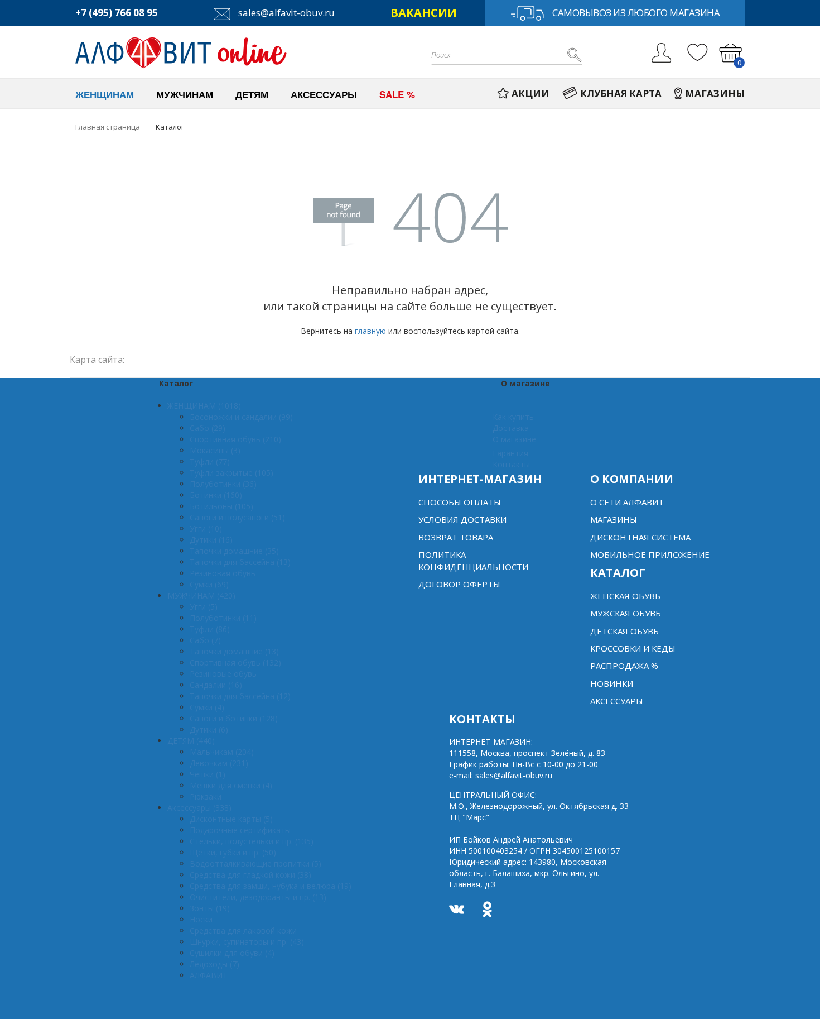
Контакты (511, 464)
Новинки (611, 683)
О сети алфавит (627, 502)
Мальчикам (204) (222, 752)
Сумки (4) (207, 707)
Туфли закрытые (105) (231, 472)
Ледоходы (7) (214, 964)
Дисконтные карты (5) (231, 819)
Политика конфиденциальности (473, 560)
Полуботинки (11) (223, 618)
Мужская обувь (625, 613)
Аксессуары (616, 700)
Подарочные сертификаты (240, 830)
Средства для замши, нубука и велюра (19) (270, 886)
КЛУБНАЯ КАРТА (621, 93)
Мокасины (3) (215, 450)
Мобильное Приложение (650, 554)
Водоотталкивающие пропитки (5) (255, 863)
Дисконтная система (640, 537)
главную (370, 331)
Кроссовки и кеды (633, 648)
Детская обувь (624, 631)
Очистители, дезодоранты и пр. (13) (258, 897)
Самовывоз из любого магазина (636, 12)
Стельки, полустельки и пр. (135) (251, 841)
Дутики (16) (211, 539)
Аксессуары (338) (199, 807)
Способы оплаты (459, 502)
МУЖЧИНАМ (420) (201, 595)
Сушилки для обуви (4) (232, 953)
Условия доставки (462, 519)
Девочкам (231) (219, 763)
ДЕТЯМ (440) (191, 740)
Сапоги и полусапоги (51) (237, 517)
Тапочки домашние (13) (234, 651)
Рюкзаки (205, 796)
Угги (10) (206, 528)
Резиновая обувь (222, 573)
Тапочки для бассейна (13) (240, 562)
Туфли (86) (210, 629)
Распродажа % (624, 665)
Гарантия (510, 453)
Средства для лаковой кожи (243, 930)
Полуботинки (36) (223, 484)
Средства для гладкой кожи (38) (250, 874)
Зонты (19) (210, 908)
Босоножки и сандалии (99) (241, 417)
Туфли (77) (210, 461)
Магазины (613, 519)
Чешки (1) (207, 774)
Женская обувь (625, 595)
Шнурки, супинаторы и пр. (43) (247, 941)
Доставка (511, 428)
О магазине (514, 439)
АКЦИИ (530, 93)
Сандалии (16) (216, 685)
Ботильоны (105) (221, 506)
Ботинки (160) (216, 495)
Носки (201, 919)
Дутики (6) (209, 729)
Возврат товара (455, 537)
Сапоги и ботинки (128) (234, 718)
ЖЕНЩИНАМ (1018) (204, 405)
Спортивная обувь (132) (235, 662)
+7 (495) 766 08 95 (116, 12)
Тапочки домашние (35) (234, 551)
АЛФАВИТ (209, 975)
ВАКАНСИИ (423, 12)
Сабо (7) (205, 640)
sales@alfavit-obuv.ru (285, 12)
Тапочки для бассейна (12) (240, 696)
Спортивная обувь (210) (235, 439)
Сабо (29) (207, 428)
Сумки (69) (209, 584)
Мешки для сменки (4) (231, 785)
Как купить (513, 417)
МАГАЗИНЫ (715, 93)
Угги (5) (204, 606)
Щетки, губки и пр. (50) (233, 852)
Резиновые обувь (223, 673)
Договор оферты (459, 584)
